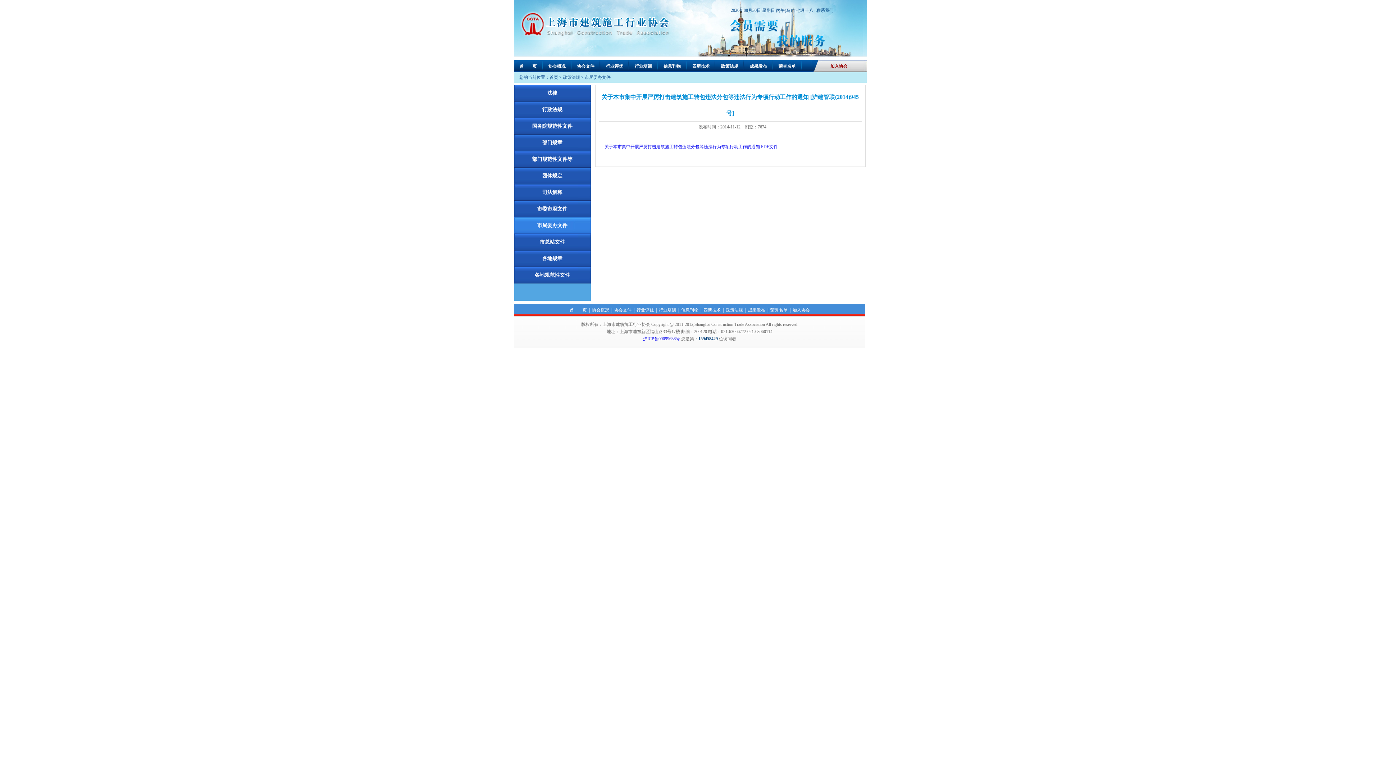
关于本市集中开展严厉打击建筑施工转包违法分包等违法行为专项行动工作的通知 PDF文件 (691, 146)
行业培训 (643, 66)
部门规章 (552, 142)
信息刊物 (672, 66)
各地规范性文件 (552, 275)
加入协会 (839, 66)
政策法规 (729, 66)
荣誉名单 (787, 66)
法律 (552, 93)
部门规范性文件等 (552, 159)
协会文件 (585, 66)
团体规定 (552, 175)
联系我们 (825, 10)
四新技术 (701, 66)
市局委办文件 (598, 77)
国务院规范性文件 (552, 126)
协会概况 (557, 66)
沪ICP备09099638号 (661, 338)
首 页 (528, 66)
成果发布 (758, 66)
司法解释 (552, 192)
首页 (554, 77)
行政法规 (552, 109)
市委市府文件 (552, 209)
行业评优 (614, 66)
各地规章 (552, 258)
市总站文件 (552, 242)
